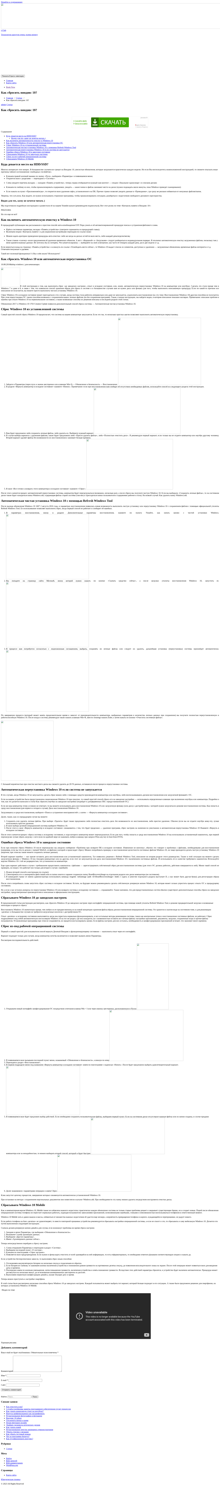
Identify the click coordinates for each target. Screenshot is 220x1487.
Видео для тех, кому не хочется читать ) (28, 138)
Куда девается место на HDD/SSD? (21, 136)
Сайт (3, 1385)
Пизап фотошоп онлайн (16, 1423)
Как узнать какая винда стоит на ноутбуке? (25, 1411)
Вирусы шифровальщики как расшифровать (25, 1413)
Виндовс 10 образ (14, 1418)
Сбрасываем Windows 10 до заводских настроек (27, 154)
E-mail (4, 1380)
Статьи (19, 98)
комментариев (14, 1463)
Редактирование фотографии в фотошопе (24, 1416)
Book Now (10, 87)
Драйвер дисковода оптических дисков (23, 1425)
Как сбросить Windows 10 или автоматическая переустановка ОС (34, 143)
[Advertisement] (110, 55)
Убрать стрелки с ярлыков (17, 1432)
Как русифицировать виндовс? (19, 1439)
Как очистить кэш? (14, 1407)
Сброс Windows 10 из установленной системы (26, 145)
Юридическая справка (10, 1479)
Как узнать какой (13, 1427)
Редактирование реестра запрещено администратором (29, 1430)
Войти (9, 1458)
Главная (9, 80)
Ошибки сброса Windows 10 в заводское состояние (28, 152)
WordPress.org (12, 1465)
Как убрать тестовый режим (18, 1434)
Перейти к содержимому (12, 2)
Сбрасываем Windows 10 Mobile (20, 159)
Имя (3, 1375)
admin (3, 105)
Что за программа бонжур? (17, 1436)
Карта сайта (11, 83)
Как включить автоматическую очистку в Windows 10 (29, 140)
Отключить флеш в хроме (17, 1420)
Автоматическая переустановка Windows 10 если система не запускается (37, 150)
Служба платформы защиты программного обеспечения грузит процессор (38, 1409)
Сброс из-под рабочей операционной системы (26, 157)
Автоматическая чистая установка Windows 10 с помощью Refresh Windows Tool (41, 147)
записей (11, 1461)
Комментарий (7, 1371)
